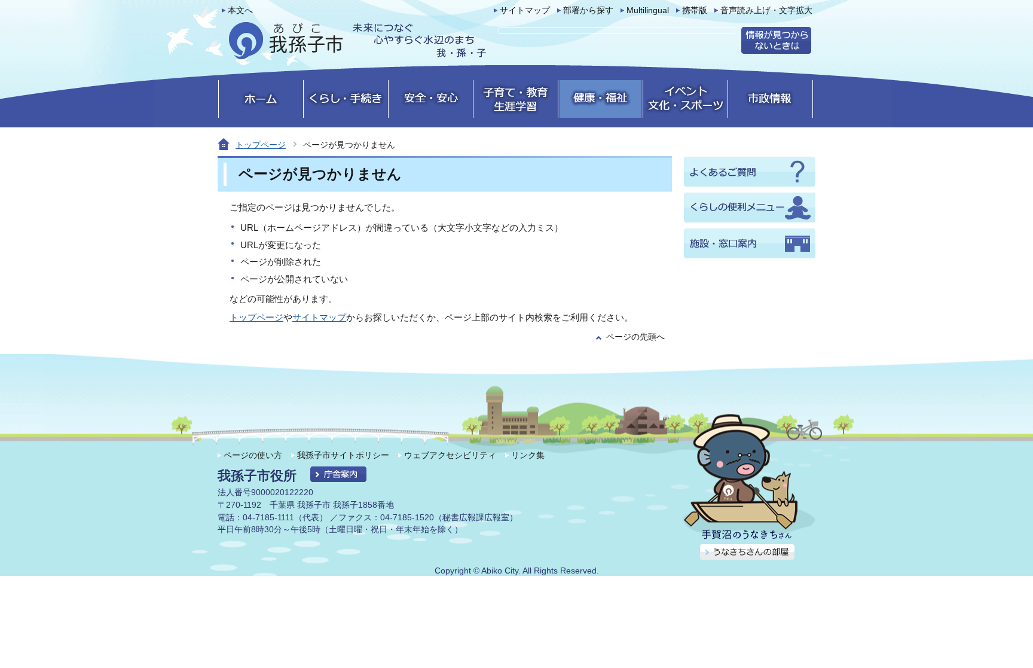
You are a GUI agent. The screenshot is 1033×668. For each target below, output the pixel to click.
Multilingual (647, 10)
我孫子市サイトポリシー (343, 455)
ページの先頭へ (635, 337)
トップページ (261, 145)
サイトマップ (525, 10)
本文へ (240, 10)
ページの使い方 (253, 455)
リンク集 (528, 455)
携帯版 (694, 10)
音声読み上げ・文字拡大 (766, 10)
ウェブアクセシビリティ (450, 455)
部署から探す (588, 10)
